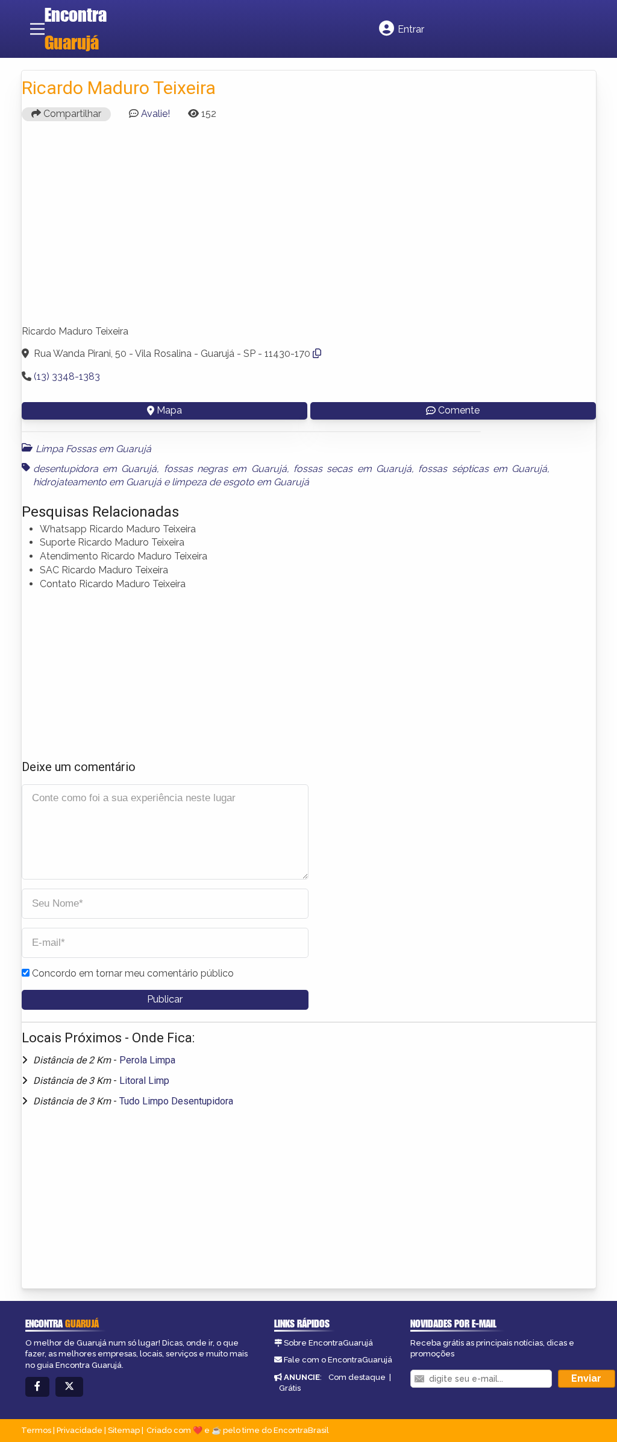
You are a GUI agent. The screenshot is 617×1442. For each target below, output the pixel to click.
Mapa (169, 410)
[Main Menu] (37, 29)
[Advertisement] (309, 228)
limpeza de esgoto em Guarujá (240, 482)
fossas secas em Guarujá (352, 468)
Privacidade (79, 1430)
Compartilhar (71, 113)
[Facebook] (37, 1387)
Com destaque (357, 1377)
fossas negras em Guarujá (225, 468)
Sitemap (124, 1430)
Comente (459, 410)
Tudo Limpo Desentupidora (176, 1101)
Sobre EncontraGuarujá (328, 1342)
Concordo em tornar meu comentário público (133, 973)
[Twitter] (69, 1387)
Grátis (290, 1388)
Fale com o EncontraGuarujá (338, 1359)
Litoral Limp (144, 1080)
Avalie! (155, 113)
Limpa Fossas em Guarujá (93, 449)
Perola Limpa (147, 1060)
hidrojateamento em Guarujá (97, 482)
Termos (36, 1430)
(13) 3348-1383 (67, 376)
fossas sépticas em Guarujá (482, 468)
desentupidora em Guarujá (95, 468)
